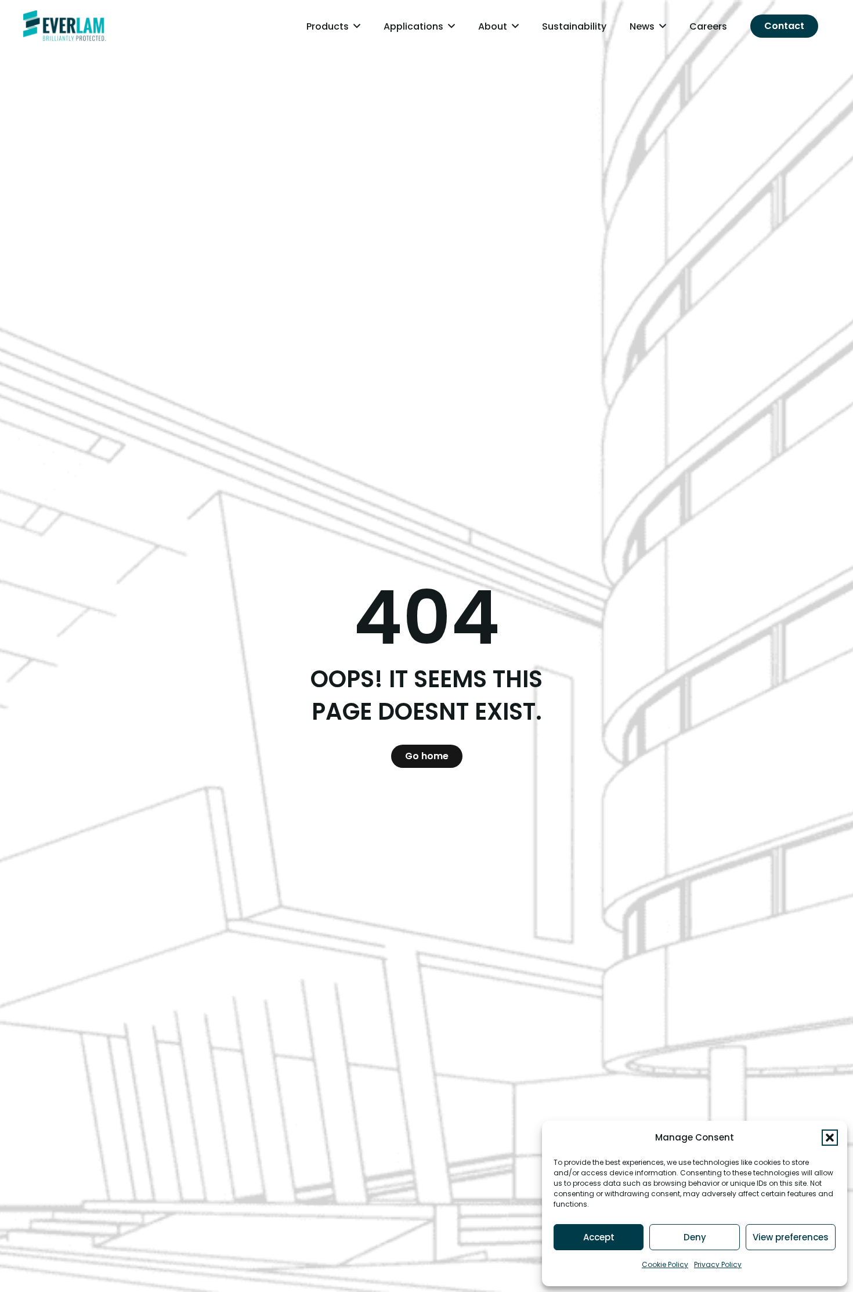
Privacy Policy (718, 1264)
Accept (599, 1237)
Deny (695, 1237)
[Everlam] (64, 26)
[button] (830, 1137)
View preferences (791, 1237)
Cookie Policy (665, 1264)
